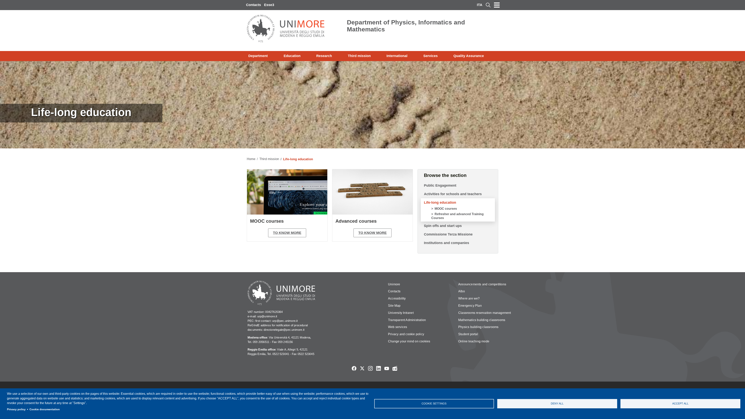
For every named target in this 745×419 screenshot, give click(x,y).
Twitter (362, 368)
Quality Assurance (468, 56)
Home (251, 159)
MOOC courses (446, 208)
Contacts (253, 5)
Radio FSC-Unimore (394, 368)
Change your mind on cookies (409, 341)
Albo (461, 291)
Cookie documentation (44, 409)
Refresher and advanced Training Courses (457, 216)
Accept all (680, 403)
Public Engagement (440, 185)
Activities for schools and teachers (453, 194)
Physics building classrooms (478, 327)
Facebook (354, 368)
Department (258, 56)
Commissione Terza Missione (448, 234)
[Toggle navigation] (497, 5)
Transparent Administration (407, 320)
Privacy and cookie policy (406, 334)
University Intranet (401, 312)
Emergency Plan (470, 305)
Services (430, 56)
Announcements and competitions (482, 284)
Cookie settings (434, 403)
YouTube (386, 368)
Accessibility (397, 298)
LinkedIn (378, 368)
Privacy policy (16, 409)
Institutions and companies (446, 243)
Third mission (359, 56)
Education (292, 56)
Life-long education (440, 202)
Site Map (394, 305)
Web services (397, 327)
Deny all (557, 403)
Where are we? (469, 298)
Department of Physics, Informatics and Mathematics (406, 26)
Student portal (468, 334)
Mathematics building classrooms (481, 320)
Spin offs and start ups (443, 226)
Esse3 (269, 5)
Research (324, 56)
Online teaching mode (473, 341)
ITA (479, 5)
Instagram (370, 368)
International (396, 56)
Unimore (394, 284)
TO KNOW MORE (287, 233)
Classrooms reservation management (484, 312)
